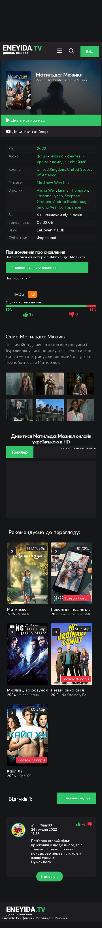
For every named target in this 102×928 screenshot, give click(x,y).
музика (56, 156)
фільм (42, 156)
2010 (55, 695)
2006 (11, 776)
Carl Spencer (70, 207)
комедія (59, 161)
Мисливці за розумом (27, 690)
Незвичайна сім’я (67, 690)
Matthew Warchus (53, 182)
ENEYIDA (22, 49)
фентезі (74, 156)
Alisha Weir (46, 190)
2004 (11, 695)
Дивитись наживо (27, 120)
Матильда (17, 609)
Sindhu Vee (47, 207)
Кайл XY (15, 771)
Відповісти (50, 876)
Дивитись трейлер (29, 131)
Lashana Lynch (50, 196)
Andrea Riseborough (71, 201)
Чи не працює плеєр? (78, 448)
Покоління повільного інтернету (71, 609)
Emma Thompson (73, 190)
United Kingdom (51, 169)
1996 (11, 614)
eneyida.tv (10, 918)
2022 (41, 148)
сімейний (78, 161)
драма (42, 161)
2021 (54, 614)
